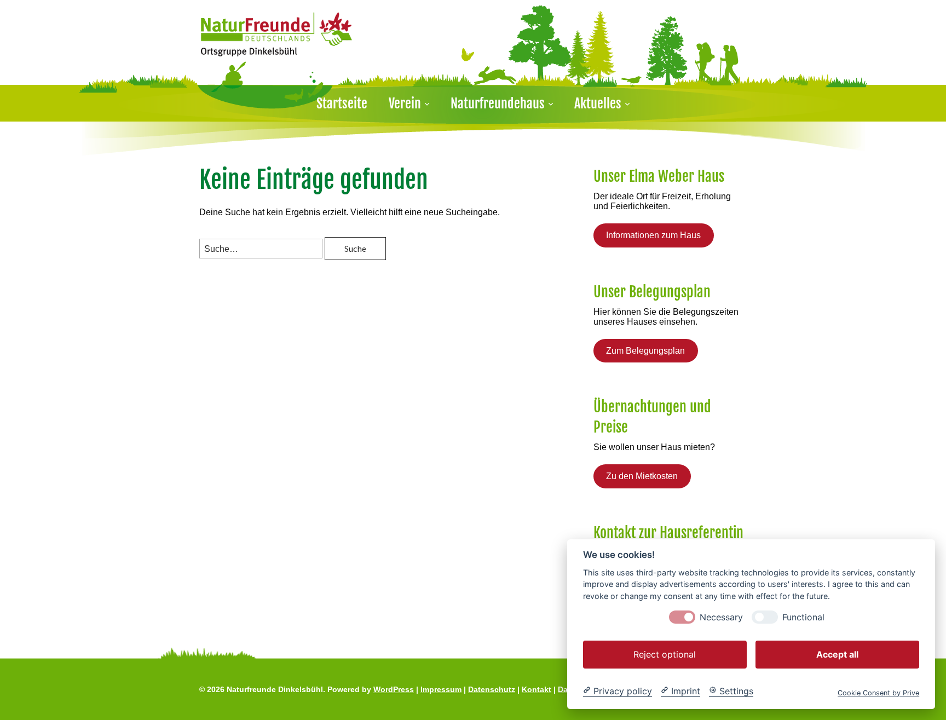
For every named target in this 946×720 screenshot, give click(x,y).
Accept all (837, 653)
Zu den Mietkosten (642, 476)
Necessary (721, 617)
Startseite (341, 103)
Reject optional (664, 653)
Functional (803, 617)
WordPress (393, 689)
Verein (405, 103)
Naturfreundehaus (498, 103)
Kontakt (536, 689)
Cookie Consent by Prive (878, 692)
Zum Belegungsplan (645, 350)
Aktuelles (597, 103)
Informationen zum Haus (653, 235)
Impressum (441, 689)
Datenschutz (491, 689)
